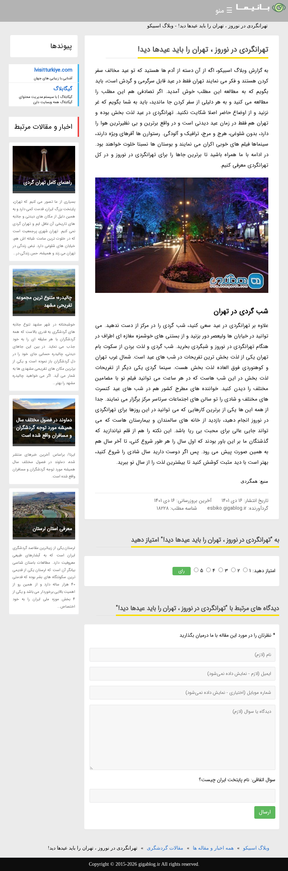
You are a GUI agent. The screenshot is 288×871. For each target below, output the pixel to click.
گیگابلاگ (62, 89)
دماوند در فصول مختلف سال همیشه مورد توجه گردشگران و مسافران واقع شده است (44, 427)
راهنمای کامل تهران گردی (48, 182)
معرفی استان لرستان (52, 528)
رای (181, 571)
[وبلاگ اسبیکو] (260, 8)
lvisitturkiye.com (53, 70)
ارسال (265, 812)
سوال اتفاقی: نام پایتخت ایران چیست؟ (237, 780)
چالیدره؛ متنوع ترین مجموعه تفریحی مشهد (44, 301)
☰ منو (224, 10)
